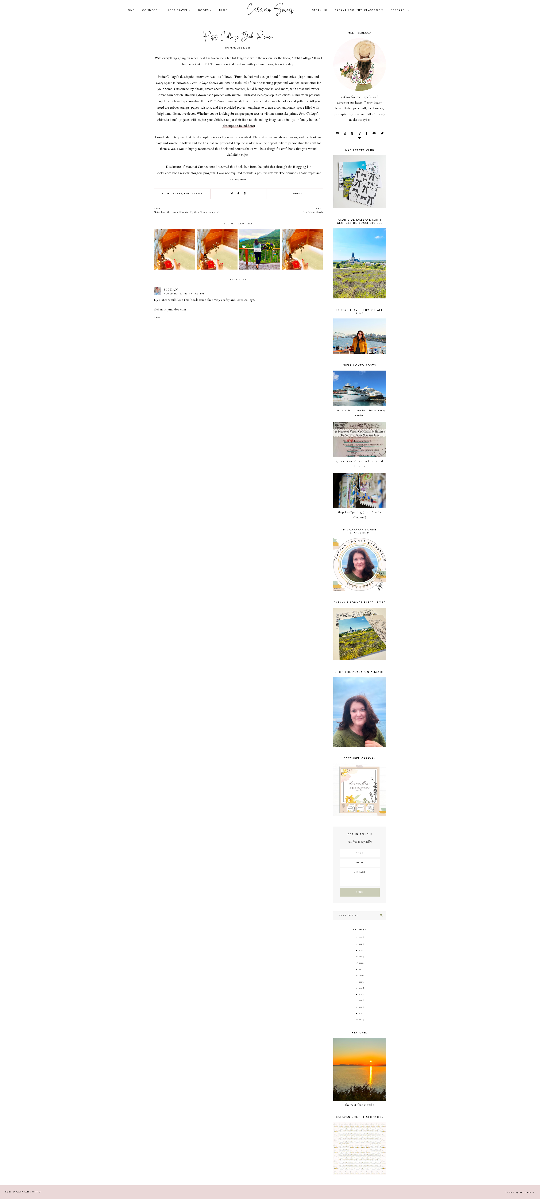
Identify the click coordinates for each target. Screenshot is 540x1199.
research (399, 10)
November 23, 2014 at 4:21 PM (184, 294)
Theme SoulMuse (520, 1192)
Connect (149, 10)
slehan (171, 289)
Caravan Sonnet (270, 10)
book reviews (172, 194)
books (203, 10)
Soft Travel (177, 10)
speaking (319, 10)
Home (130, 10)
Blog (223, 10)
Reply (158, 318)
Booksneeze (193, 194)
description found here (238, 125)
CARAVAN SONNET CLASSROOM (359, 10)
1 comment (294, 194)
